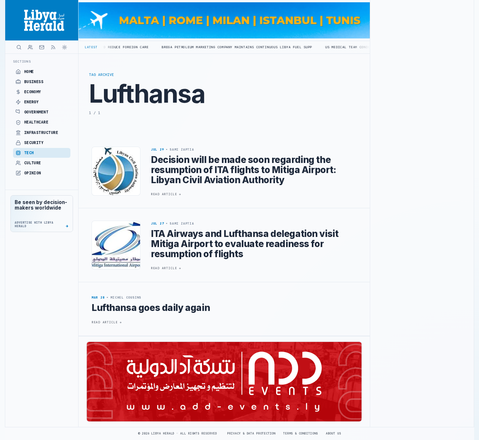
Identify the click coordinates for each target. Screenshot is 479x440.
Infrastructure (41, 132)
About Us (333, 433)
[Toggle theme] (64, 47)
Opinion (32, 173)
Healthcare (36, 122)
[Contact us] (41, 47)
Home (29, 71)
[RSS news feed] (53, 47)
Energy (31, 102)
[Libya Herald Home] (41, 20)
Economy (32, 92)
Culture (32, 163)
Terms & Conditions (300, 433)
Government (36, 112)
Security (34, 142)
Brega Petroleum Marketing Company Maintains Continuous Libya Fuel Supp (210, 47)
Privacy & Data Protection (251, 433)
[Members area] (30, 47)
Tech (29, 153)
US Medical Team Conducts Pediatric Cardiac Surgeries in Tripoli (366, 47)
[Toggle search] (18, 47)
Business (34, 82)
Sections (22, 61)
